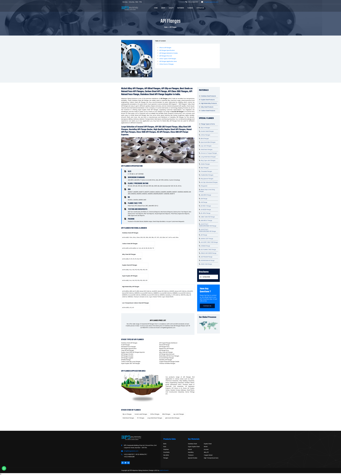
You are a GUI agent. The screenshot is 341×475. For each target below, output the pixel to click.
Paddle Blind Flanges (207, 175)
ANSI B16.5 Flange (206, 195)
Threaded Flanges (206, 171)
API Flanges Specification (167, 50)
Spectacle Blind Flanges (208, 142)
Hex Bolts (166, 455)
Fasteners (180, 8)
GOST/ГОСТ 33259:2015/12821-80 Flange (207, 230)
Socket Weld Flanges (207, 131)
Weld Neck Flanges (128, 418)
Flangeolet (204, 186)
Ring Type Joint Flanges (208, 160)
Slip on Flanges (127, 414)
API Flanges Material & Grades (168, 53)
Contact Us (200, 8)
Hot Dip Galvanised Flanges (209, 182)
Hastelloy (191, 452)
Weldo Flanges (205, 164)
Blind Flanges (166, 414)
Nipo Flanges (205, 168)
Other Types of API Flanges (167, 59)
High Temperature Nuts (211, 458)
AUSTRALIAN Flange (206, 257)
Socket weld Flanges (141, 414)
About (163, 8)
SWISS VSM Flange (206, 264)
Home (156, 8)
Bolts (164, 444)
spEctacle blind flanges (172, 418)
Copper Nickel (208, 455)
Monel (190, 449)
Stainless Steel (192, 444)
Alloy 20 (206, 452)
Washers (166, 449)
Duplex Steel (208, 444)
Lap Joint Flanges (178, 414)
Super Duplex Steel (194, 446)
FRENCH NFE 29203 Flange (208, 253)
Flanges (190, 8)
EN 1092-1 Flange (206, 206)
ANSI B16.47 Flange (206, 220)
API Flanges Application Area (168, 61)
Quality (171, 8)
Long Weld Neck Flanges (154, 418)
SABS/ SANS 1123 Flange (208, 217)
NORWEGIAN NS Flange (207, 260)
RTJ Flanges (140, 418)
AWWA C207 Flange (207, 238)
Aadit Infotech (164, 470)
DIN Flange (204, 199)
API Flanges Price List (165, 56)
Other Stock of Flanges (166, 64)
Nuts (164, 446)
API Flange (204, 235)
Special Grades (192, 458)
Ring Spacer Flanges (207, 179)
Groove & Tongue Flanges (209, 153)
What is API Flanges (165, 48)
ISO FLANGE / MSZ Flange (208, 249)
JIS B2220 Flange (206, 209)
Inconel (206, 449)
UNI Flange (204, 202)
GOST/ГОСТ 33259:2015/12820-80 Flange (207, 225)
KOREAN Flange (205, 246)
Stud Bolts (166, 452)
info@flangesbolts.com (211, 2)
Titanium (191, 455)
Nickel (205, 446)
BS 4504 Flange (205, 213)
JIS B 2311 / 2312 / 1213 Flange (209, 242)
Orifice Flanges (154, 414)
